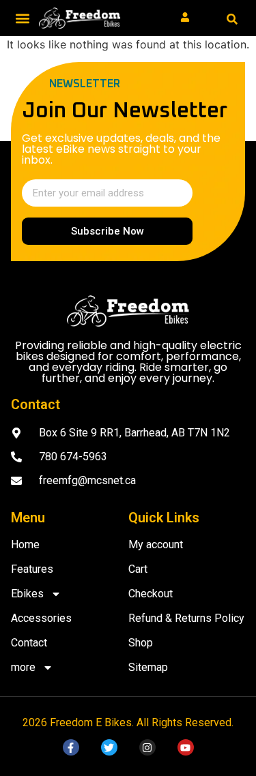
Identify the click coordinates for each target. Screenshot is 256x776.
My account (155, 544)
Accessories (41, 618)
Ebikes (27, 593)
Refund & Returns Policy (186, 618)
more (23, 667)
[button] (22, 18)
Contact (30, 642)
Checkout (150, 593)
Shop (140, 642)
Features (33, 569)
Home (25, 544)
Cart (137, 569)
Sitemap (148, 667)
